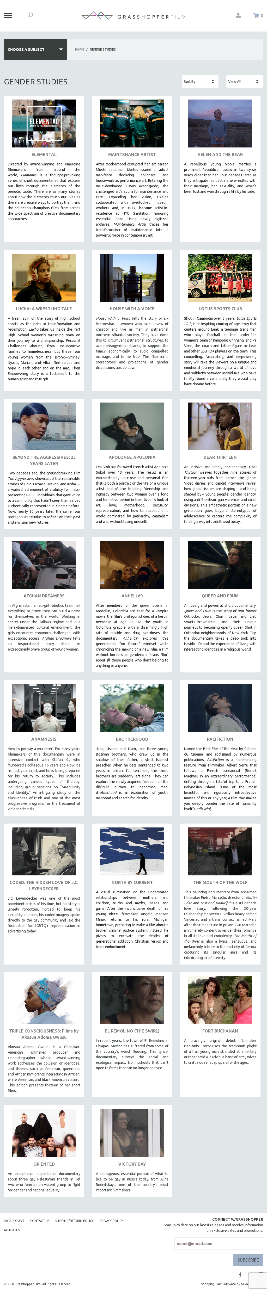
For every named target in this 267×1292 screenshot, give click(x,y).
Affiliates (12, 1230)
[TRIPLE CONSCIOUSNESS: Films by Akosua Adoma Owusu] (44, 1002)
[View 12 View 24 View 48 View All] (244, 81)
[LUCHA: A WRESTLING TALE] (44, 280)
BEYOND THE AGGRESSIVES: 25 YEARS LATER (44, 460)
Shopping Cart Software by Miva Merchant (232, 1284)
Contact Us (39, 1220)
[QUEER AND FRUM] (220, 567)
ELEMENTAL (44, 154)
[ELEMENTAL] (44, 125)
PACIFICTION (220, 739)
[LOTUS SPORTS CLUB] (220, 280)
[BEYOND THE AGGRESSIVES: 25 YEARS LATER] (44, 428)
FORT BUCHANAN (220, 1031)
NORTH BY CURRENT (132, 882)
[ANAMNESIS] (44, 710)
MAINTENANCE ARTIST (132, 154)
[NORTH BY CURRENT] (132, 853)
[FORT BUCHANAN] (220, 1002)
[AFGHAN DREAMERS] (44, 567)
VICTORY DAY (132, 1164)
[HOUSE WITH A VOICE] (132, 280)
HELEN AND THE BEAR (220, 154)
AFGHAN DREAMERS (44, 596)
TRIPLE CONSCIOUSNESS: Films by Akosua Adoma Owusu (44, 1034)
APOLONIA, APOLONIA (132, 457)
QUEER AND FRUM (220, 596)
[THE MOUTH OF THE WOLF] (220, 853)
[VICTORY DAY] (132, 1135)
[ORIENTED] (44, 1135)
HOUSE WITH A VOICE (132, 308)
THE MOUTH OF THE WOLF (220, 882)
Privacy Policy (111, 1220)
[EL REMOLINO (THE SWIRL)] (132, 1002)
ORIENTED (44, 1164)
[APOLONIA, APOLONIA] (132, 428)
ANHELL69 (132, 596)
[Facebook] (240, 1274)
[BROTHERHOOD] (132, 710)
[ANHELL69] (132, 567)
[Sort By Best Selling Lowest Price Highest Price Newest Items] (200, 81)
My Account (14, 1220)
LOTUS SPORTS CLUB (220, 308)
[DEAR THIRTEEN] (220, 428)
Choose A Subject (26, 49)
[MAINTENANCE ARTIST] (132, 125)
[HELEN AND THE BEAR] (220, 125)
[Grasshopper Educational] (133, 15)
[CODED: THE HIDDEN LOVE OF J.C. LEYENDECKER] (44, 853)
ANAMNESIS (44, 739)
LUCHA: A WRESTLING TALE (44, 308)
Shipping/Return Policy (74, 1220)
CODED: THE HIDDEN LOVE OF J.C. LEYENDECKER (44, 885)
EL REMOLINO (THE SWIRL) (132, 1031)
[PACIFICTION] (220, 710)
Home (79, 49)
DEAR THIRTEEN (220, 457)
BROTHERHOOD (132, 739)
